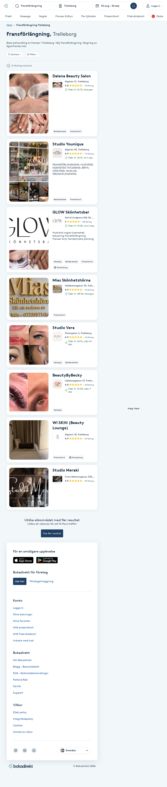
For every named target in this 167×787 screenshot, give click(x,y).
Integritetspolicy (23, 718)
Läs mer (19, 581)
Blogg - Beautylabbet (26, 666)
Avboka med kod (23, 640)
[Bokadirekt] (6, 6)
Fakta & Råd (20, 679)
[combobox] (35, 6)
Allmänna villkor (23, 731)
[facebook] (34, 750)
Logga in (18, 607)
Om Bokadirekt (22, 660)
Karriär (17, 686)
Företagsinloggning (41, 581)
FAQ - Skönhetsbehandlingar (30, 673)
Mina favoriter (21, 620)
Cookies (18, 725)
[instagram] (15, 750)
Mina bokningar (22, 614)
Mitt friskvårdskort (24, 634)
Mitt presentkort (23, 627)
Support (18, 692)
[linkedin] (24, 750)
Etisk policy (20, 712)
